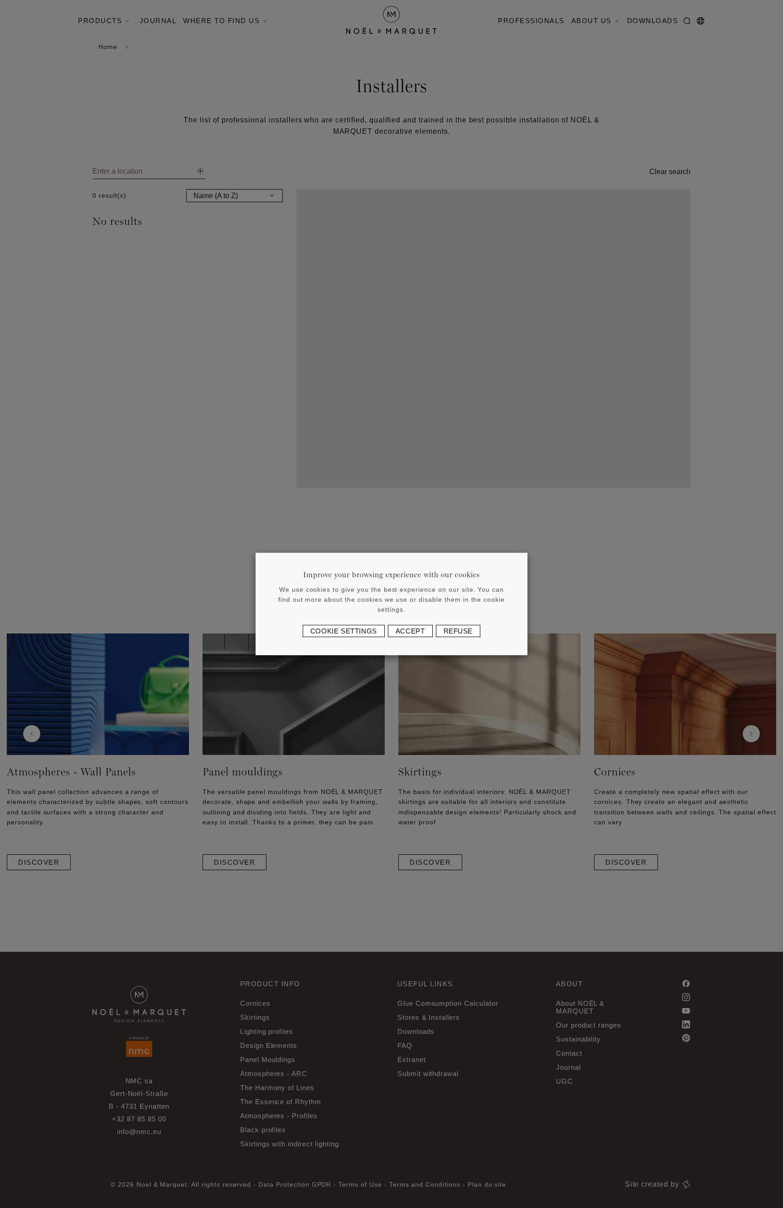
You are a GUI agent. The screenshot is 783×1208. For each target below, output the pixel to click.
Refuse (458, 631)
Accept (410, 631)
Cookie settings (343, 631)
